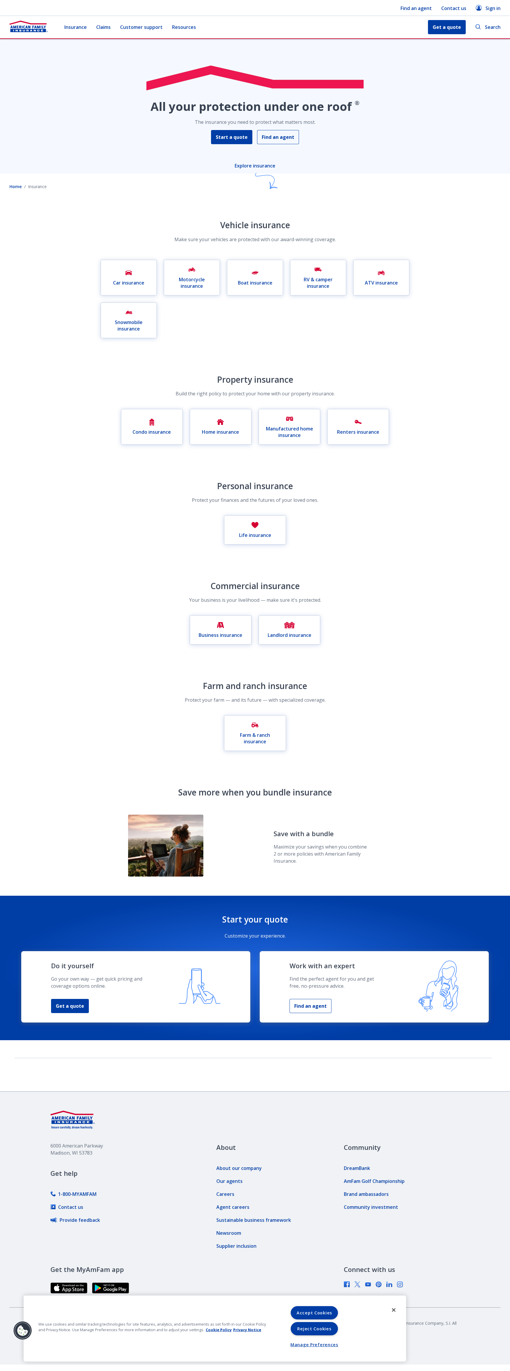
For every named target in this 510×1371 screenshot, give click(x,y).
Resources (184, 27)
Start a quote (232, 137)
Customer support (141, 27)
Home (15, 186)
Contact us (453, 8)
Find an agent (416, 8)
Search (493, 27)
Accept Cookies (314, 1313)
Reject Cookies (314, 1328)
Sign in (493, 8)
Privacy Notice (247, 1329)
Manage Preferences (314, 1344)
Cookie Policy (219, 1329)
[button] (22, 1330)
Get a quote (70, 1006)
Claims (103, 27)
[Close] (393, 1309)
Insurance (75, 27)
